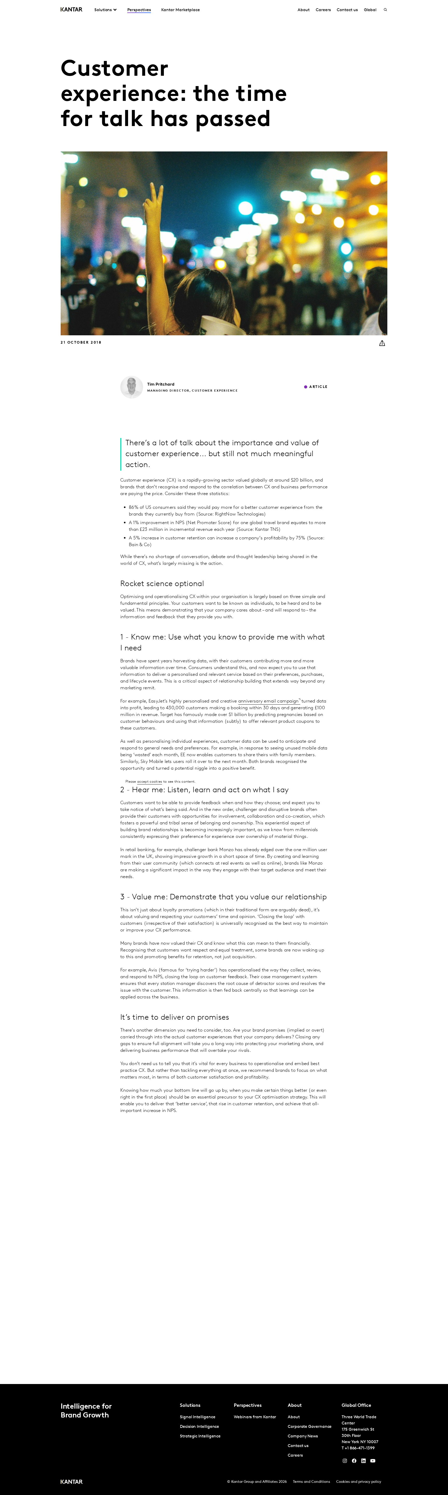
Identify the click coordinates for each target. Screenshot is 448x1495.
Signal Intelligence (197, 1417)
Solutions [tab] (103, 10)
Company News (303, 1436)
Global (370, 10)
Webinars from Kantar (255, 1417)
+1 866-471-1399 (360, 1448)
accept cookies (149, 782)
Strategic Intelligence (200, 1436)
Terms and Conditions (311, 1482)
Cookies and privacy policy (358, 1482)
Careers (323, 10)
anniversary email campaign (268, 701)
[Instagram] (345, 1462)
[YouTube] (363, 1462)
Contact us (347, 10)
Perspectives (139, 10)
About (304, 10)
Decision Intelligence (199, 1427)
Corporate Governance (310, 1427)
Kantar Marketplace (180, 10)
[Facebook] (354, 1462)
